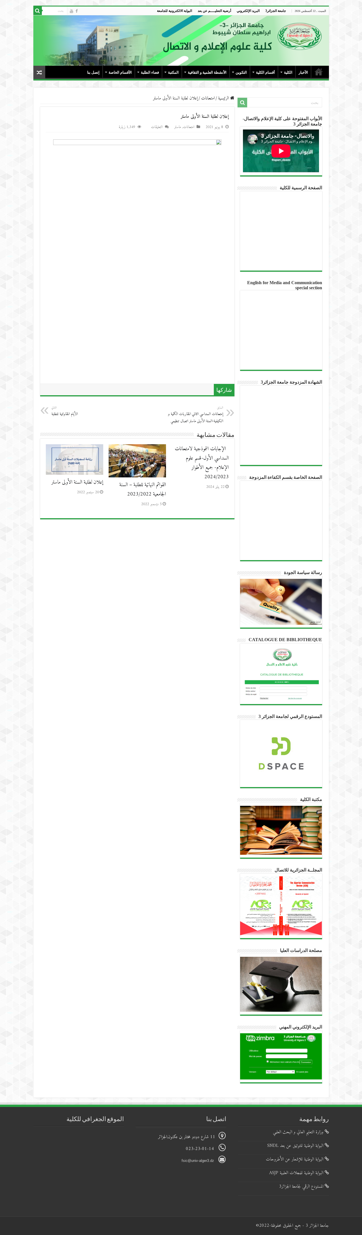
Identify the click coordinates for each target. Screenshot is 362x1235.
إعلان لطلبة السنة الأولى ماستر (77, 482)
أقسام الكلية (265, 72)
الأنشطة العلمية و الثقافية (207, 72)
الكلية (288, 72)
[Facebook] (76, 11)
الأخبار (303, 72)
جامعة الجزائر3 (275, 11)
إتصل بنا (93, 72)
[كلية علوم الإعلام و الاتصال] (181, 40)
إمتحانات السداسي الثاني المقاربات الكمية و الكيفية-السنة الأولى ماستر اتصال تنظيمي (195, 415)
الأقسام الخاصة (120, 72)
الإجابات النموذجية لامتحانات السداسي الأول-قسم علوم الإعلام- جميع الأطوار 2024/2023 (202, 463)
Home (318, 72)
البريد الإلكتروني (248, 11)
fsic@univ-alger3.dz (198, 1161)
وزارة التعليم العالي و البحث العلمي (299, 1132)
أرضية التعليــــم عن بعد (214, 11)
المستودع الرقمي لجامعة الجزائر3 (302, 1187)
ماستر (177, 127)
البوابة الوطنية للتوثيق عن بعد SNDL (296, 1146)
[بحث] (37, 11)
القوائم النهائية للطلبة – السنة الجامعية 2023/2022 (142, 489)
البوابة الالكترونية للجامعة (174, 11)
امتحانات (208, 98)
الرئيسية (224, 98)
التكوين (241, 72)
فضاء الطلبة (150, 72)
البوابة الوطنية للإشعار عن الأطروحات (295, 1159)
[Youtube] (71, 11)
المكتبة (173, 72)
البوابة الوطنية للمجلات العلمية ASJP (297, 1173)
